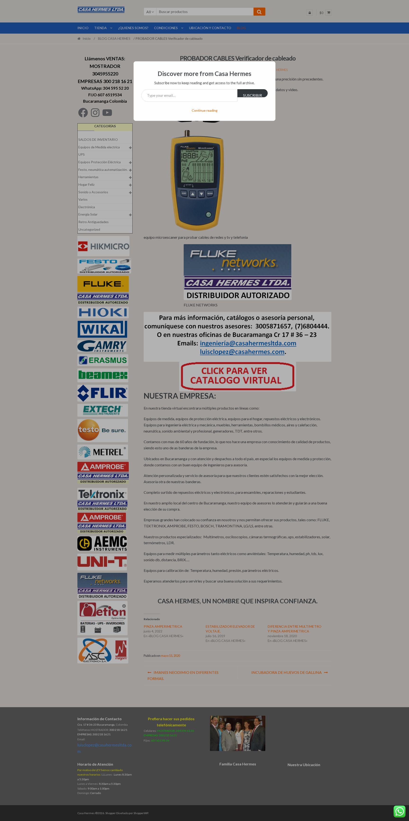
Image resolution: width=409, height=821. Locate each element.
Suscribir (252, 95)
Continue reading (205, 110)
